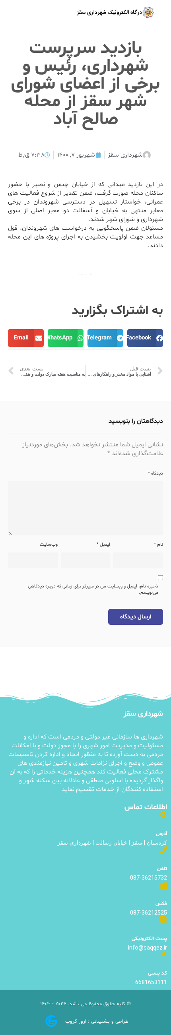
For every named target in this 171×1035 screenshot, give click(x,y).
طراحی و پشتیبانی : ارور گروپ (96, 1021)
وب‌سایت (49, 544)
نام (158, 544)
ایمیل (103, 544)
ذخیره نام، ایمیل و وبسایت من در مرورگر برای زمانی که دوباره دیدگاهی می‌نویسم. (93, 589)
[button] (145, 338)
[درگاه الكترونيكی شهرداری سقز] (115, 12)
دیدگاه (155, 473)
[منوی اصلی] (23, 13)
